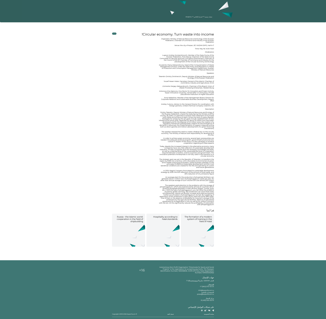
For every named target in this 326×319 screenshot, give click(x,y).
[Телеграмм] (213, 310)
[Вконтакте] (209, 310)
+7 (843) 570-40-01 (207, 286)
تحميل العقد (170, 314)
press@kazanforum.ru (205, 294)
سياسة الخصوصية (209, 314)
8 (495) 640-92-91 (207, 300)
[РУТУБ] (205, 310)
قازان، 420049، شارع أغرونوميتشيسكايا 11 (200, 281)
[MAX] (202, 310)
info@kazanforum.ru (206, 290)
